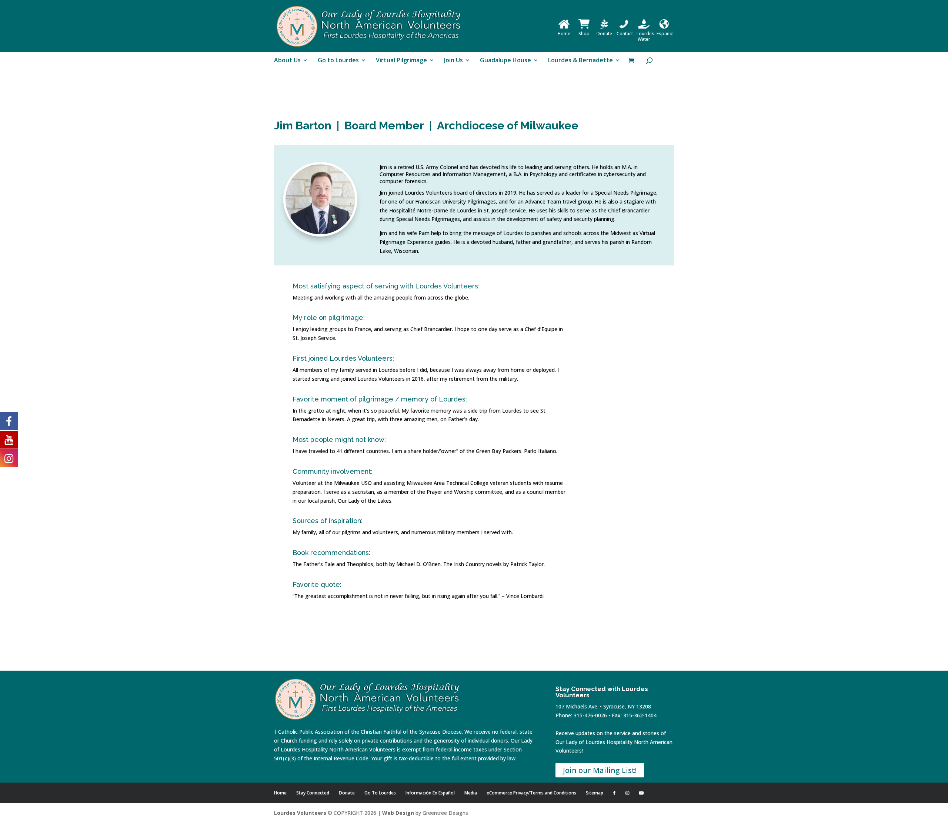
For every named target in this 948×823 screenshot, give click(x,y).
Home (564, 33)
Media (470, 793)
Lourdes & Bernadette (580, 60)
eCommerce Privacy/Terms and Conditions (531, 793)
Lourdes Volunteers (300, 812)
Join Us (453, 60)
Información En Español (430, 793)
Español (665, 33)
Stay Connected (312, 793)
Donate (604, 33)
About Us (287, 60)
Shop (584, 33)
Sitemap (594, 793)
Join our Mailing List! (600, 770)
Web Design (398, 812)
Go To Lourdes (380, 793)
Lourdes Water (645, 36)
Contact (625, 33)
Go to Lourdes (338, 60)
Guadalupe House (505, 60)
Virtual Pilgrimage (401, 60)
